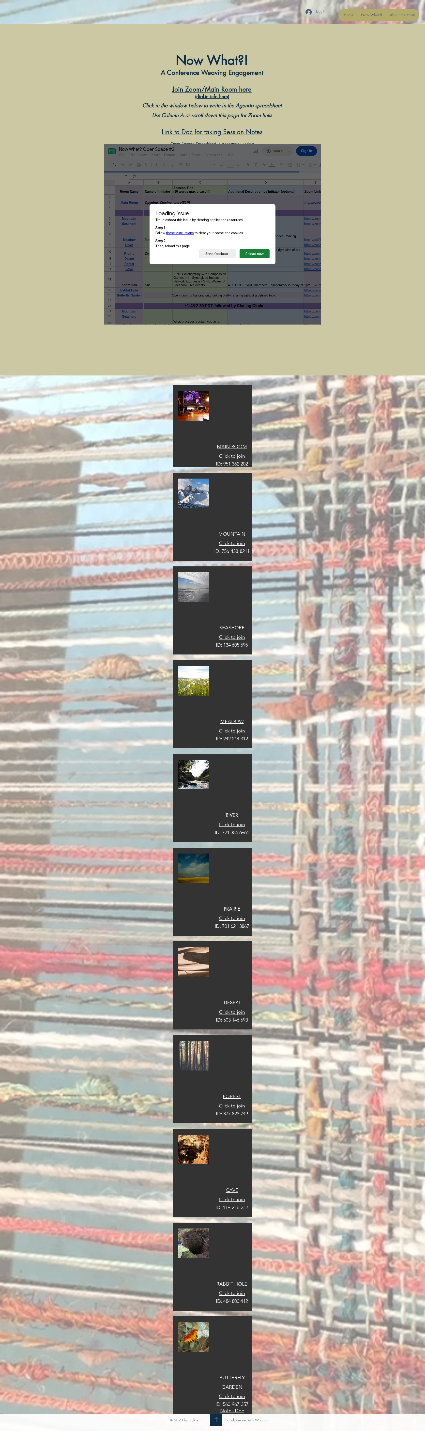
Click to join (232, 1396)
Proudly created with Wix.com (246, 1420)
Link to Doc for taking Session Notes (212, 132)
